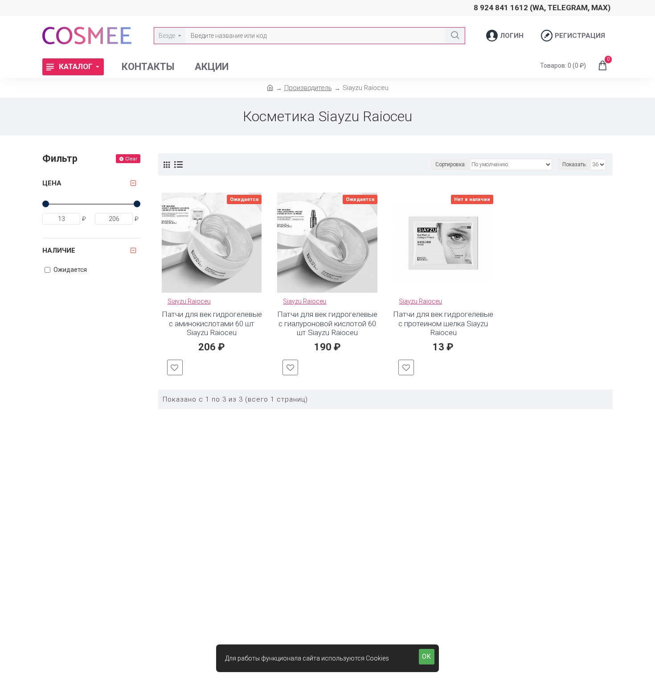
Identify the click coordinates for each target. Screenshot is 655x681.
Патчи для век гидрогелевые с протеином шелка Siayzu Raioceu (443, 323)
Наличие (58, 250)
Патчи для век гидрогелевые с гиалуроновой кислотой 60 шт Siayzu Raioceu (327, 323)
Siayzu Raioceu (189, 301)
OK (426, 656)
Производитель (308, 88)
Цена (51, 183)
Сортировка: (450, 164)
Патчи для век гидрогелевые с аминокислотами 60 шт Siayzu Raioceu (212, 323)
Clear (131, 159)
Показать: (574, 164)
